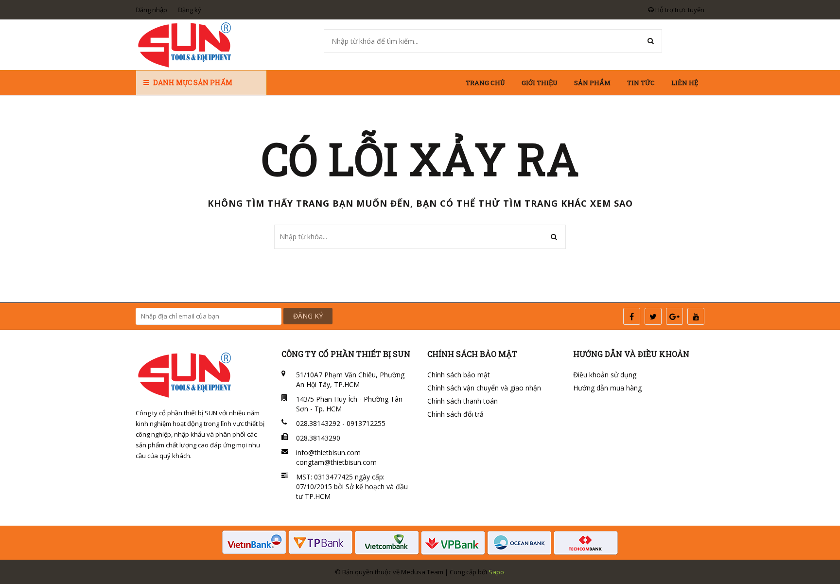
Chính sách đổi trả (455, 414)
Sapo (496, 571)
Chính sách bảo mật (458, 374)
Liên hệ (684, 82)
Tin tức (641, 82)
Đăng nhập (151, 9)
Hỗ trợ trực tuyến (679, 9)
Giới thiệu (540, 82)
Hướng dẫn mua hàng (607, 387)
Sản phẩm (592, 82)
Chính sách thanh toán (462, 401)
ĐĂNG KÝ (308, 315)
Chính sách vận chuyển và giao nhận (484, 387)
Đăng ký (189, 9)
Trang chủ (485, 82)
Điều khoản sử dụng (604, 374)
